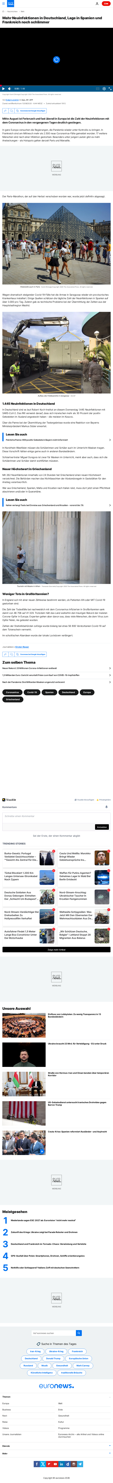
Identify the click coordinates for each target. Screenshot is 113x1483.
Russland (28, 1365)
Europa (87, 692)
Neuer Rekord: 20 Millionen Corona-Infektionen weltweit (29, 668)
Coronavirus (12, 692)
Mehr (5, 1453)
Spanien (49, 692)
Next (4, 1416)
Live (106, 3)
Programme (63, 1428)
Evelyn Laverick (12, 100)
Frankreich (77, 1351)
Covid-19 (32, 692)
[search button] (79, 1333)
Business (6, 1409)
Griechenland (13, 699)
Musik (44, 1365)
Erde (60, 1409)
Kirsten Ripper (22, 647)
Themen (6, 1396)
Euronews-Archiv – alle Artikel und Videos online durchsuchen (81, 1435)
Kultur (61, 1422)
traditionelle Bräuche (71, 1373)
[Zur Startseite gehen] (10, 3)
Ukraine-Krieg (56, 1351)
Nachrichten (12, 11)
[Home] (3, 11)
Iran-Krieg (35, 1351)
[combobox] (56, 1333)
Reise (5, 1422)
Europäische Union (78, 1358)
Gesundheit (62, 1365)
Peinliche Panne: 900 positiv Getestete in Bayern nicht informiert (37, 440)
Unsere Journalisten (11, 1434)
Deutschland (68, 692)
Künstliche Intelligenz (42, 1373)
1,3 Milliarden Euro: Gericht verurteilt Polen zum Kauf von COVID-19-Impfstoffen (40, 675)
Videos (5, 1428)
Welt (22, 11)
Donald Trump (53, 1358)
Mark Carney (83, 1365)
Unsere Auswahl (16, 1008)
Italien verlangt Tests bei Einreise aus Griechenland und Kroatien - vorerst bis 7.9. (45, 505)
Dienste (6, 1446)
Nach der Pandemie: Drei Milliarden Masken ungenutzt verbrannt (33, 682)
